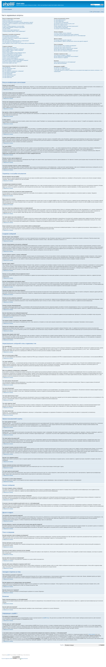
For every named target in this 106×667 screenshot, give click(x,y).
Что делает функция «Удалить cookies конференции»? (13, 31)
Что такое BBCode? (6, 67)
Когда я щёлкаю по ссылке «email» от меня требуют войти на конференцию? (18, 43)
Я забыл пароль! (5, 24)
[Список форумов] (9, 4)
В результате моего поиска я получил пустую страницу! (66, 48)
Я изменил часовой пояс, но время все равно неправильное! (15, 38)
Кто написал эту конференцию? (60, 67)
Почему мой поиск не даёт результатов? (62, 46)
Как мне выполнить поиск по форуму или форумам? (65, 45)
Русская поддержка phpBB (7, 658)
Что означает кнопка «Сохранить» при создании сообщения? (15, 60)
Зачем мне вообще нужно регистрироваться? (12, 21)
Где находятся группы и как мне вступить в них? (64, 23)
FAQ (92, 11)
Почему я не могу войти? (7, 19)
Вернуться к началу (8, 89)
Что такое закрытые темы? (8, 76)
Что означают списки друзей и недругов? (62, 40)
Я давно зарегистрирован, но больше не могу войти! (13, 27)
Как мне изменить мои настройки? (9, 35)
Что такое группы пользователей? (61, 22)
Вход (102, 11)
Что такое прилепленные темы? (9, 74)
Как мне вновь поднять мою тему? (9, 62)
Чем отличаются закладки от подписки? (62, 55)
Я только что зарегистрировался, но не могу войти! (13, 26)
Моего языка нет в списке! (8, 39)
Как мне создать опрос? (7, 51)
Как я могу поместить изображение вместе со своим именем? (15, 40)
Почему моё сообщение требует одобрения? (11, 61)
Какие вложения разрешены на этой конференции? (65, 62)
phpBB (8, 654)
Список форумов (8, 9)
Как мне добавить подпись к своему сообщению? (12, 50)
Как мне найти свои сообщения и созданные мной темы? (66, 50)
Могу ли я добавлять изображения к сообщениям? (13, 71)
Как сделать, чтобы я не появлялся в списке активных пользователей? (17, 23)
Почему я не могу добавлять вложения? (10, 56)
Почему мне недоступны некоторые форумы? (12, 55)
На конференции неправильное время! (10, 36)
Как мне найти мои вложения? (60, 63)
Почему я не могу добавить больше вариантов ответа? (14, 52)
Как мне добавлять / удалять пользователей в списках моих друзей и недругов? (71, 41)
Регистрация (97, 11)
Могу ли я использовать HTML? (9, 68)
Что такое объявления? (7, 73)
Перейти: (62, 645)
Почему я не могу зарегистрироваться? (10, 30)
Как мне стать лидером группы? (60, 24)
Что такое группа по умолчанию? (61, 27)
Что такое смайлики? (6, 69)
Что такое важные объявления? (9, 72)
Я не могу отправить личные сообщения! (62, 33)
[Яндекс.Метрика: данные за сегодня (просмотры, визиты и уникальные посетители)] (24, 658)
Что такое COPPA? (6, 28)
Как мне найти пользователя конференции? (63, 49)
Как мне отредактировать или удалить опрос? (12, 53)
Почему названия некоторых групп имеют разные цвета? (66, 26)
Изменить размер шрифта (102, 9)
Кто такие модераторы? (59, 21)
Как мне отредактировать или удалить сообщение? (13, 48)
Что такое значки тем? (7, 77)
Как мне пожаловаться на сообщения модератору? (13, 59)
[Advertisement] (32, 650)
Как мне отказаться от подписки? (61, 57)
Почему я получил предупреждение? (10, 57)
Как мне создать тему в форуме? (9, 47)
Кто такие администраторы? (60, 19)
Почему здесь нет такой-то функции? (62, 68)
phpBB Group (46, 617)
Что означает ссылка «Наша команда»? (62, 28)
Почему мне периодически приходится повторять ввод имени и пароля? (17, 22)
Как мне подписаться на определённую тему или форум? (66, 56)
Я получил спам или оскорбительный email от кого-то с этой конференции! (69, 35)
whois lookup (92, 634)
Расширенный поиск (99, 5)
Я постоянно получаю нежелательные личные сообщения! (66, 34)
